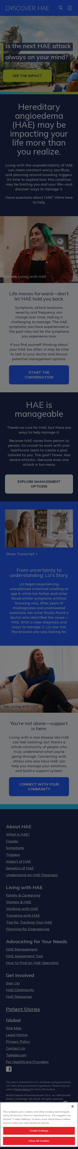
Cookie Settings (39, 1130)
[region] (39, 1124)
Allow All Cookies (38, 1140)
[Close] (72, 1106)
